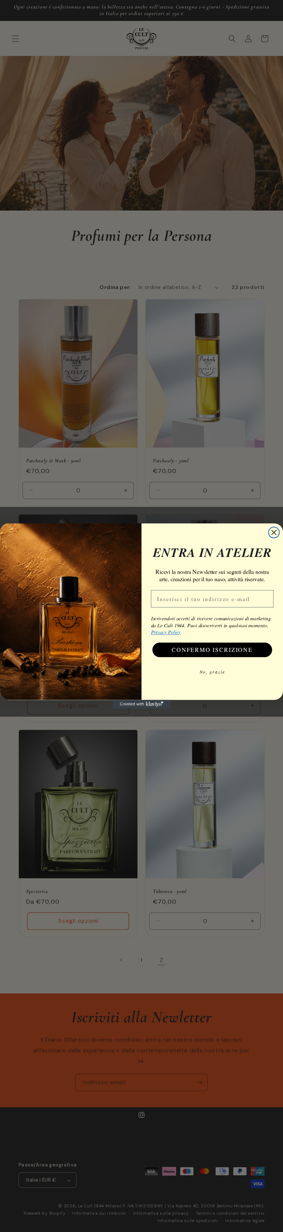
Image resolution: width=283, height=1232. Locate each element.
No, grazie (212, 671)
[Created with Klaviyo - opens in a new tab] (141, 704)
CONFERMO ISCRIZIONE (212, 649)
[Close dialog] (274, 532)
